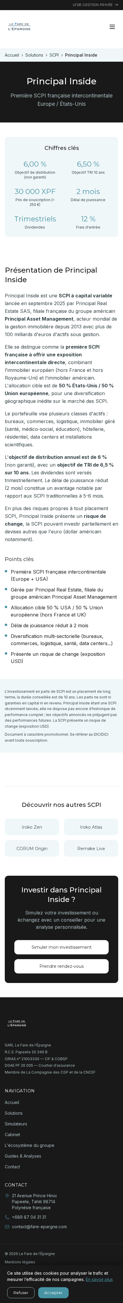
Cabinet (12, 1134)
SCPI (54, 55)
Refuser (20, 1292)
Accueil (12, 55)
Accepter (53, 1292)
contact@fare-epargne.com (39, 1226)
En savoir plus (99, 1279)
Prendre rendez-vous (61, 966)
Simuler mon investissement (62, 947)
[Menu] (112, 27)
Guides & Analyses (23, 1155)
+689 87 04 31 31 (29, 1217)
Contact (12, 1166)
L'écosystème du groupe (29, 1145)
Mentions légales (20, 1262)
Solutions (34, 55)
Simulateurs (16, 1123)
